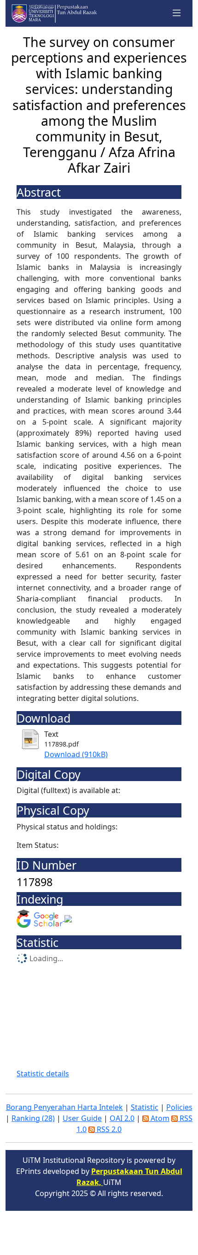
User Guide (82, 1118)
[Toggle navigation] (177, 13)
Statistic (144, 1107)
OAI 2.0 (122, 1118)
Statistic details (43, 1073)
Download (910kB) (76, 754)
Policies (179, 1107)
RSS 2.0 (108, 1129)
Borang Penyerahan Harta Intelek (64, 1107)
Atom (159, 1118)
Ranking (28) (33, 1118)
